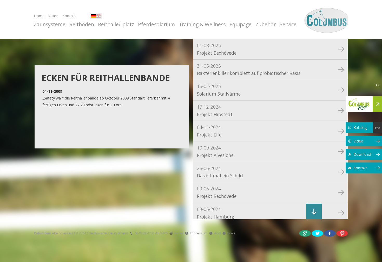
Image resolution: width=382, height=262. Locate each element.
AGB (217, 233)
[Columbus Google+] (305, 233)
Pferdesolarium (156, 24)
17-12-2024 (215, 110)
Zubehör (265, 24)
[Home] (325, 20)
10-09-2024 (215, 151)
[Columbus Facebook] (330, 233)
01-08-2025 (216, 49)
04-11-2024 (210, 131)
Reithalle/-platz (116, 24)
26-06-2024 (220, 172)
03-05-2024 (215, 213)
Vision (53, 15)
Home (39, 15)
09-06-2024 (216, 192)
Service (288, 24)
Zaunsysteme (49, 24)
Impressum (199, 233)
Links (231, 233)
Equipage (240, 24)
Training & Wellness (202, 24)
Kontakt (69, 15)
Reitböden (81, 24)
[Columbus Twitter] (317, 233)
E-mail (178, 233)
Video (358, 140)
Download (362, 154)
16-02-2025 (219, 90)
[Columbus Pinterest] (342, 233)
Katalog (360, 127)
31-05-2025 (248, 70)
